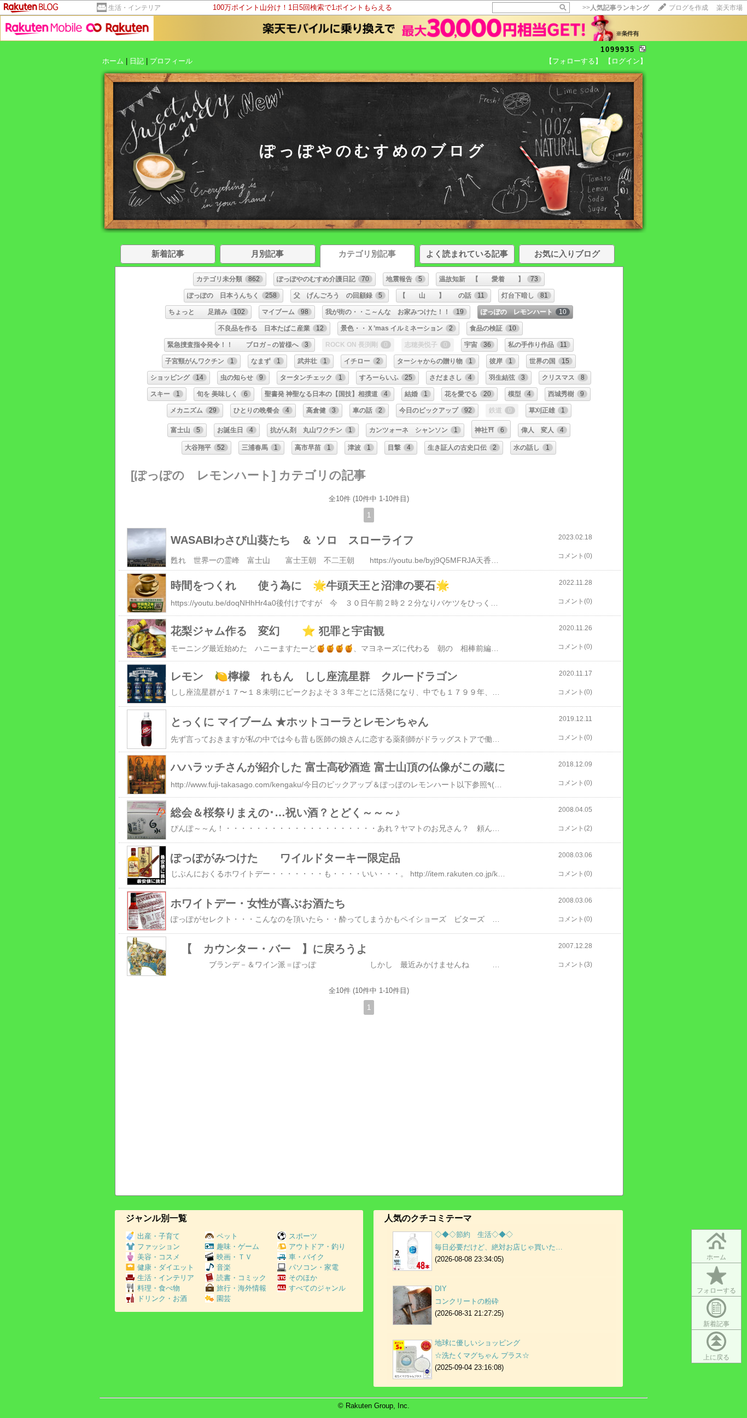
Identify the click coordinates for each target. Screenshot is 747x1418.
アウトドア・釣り (317, 1246)
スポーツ (303, 1236)
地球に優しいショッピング (477, 1343)
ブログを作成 (688, 7)
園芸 (224, 1298)
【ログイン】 (625, 61)
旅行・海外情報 (241, 1288)
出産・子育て (158, 1236)
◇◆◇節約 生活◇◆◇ (474, 1234)
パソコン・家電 (314, 1267)
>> (615, 7)
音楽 (224, 1267)
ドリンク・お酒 (162, 1298)
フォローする (716, 1290)
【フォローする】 (573, 61)
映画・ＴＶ (234, 1257)
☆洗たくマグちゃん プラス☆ (482, 1355)
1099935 (617, 49)
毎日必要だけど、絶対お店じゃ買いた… (499, 1247)
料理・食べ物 (158, 1288)
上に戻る (716, 1357)
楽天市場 (729, 7)
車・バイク (306, 1257)
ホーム (113, 61)
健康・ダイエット (165, 1267)
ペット (227, 1236)
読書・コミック (241, 1278)
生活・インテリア (134, 7)
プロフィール (171, 61)
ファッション (158, 1246)
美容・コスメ (158, 1257)
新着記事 (716, 1324)
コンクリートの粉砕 (467, 1301)
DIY (444, 1289)
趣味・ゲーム (238, 1246)
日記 (137, 61)
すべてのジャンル (317, 1288)
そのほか (303, 1278)
